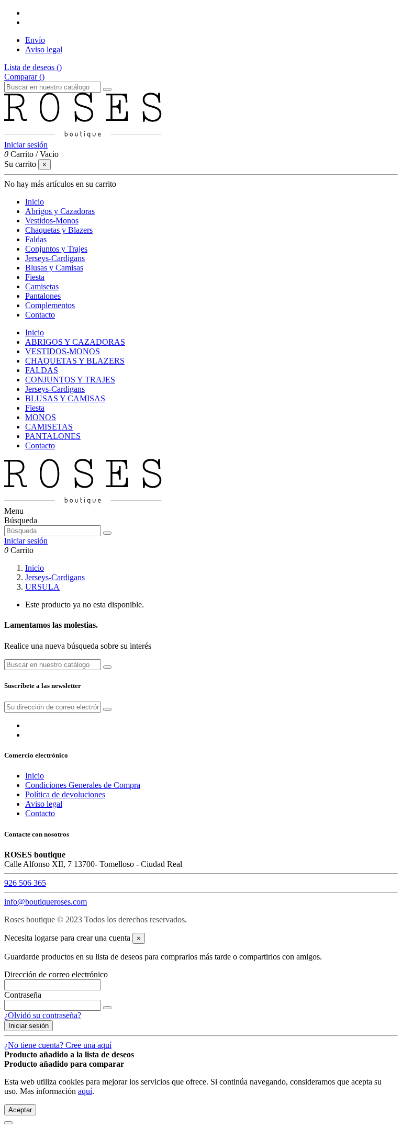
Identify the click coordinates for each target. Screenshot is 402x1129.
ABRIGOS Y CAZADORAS (75, 341)
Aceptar (20, 1110)
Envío (35, 40)
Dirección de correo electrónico (56, 974)
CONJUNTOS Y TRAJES (70, 379)
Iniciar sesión (28, 1026)
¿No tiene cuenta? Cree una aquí (57, 1045)
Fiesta (34, 407)
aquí (85, 1091)
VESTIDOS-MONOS (62, 351)
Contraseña (22, 994)
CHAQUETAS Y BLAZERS (75, 360)
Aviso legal (43, 49)
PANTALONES (53, 436)
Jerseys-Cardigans (55, 389)
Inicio (34, 332)
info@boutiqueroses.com (45, 901)
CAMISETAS (49, 426)
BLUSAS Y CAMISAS (65, 398)
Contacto (40, 445)
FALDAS (41, 370)
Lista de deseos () (33, 67)
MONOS (40, 417)
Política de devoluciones (65, 794)
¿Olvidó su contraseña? (42, 1015)
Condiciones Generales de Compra (82, 785)
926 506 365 (25, 882)
